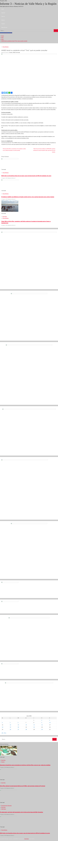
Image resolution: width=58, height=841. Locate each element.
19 (10, 727)
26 (10, 729)
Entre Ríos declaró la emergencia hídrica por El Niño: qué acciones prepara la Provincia (22, 786)
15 (34, 724)
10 (49, 722)
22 (34, 727)
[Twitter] (5, 93)
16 (42, 724)
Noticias (3, 16)
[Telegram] (7, 93)
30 (42, 729)
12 (10, 724)
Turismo (3, 23)
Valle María (3, 809)
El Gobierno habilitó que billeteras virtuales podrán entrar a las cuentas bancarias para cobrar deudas (27, 197)
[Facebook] (2, 93)
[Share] (11, 93)
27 (18, 729)
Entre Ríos (5, 216)
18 (2, 727)
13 (18, 724)
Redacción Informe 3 (5, 52)
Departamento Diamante (6, 805)
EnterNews (26, 838)
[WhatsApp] (9, 93)
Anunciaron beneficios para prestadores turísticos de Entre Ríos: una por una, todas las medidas (25, 765)
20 (18, 727)
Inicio (2, 9)
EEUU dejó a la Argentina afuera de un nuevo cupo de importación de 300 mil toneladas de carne (26, 175)
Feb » (5, 733)
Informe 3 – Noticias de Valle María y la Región (28, 3)
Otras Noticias (5, 46)
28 (26, 729)
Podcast (3, 20)
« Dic (2, 733)
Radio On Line (4, 27)
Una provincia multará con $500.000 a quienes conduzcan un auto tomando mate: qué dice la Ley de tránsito (44, 150)
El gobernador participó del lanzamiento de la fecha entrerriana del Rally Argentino (21, 812)
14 (26, 724)
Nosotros (3, 12)
